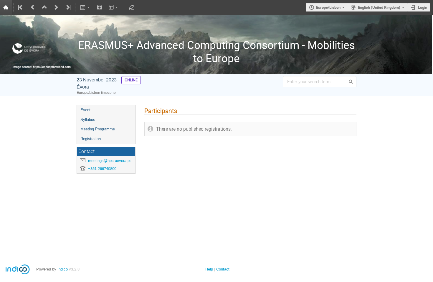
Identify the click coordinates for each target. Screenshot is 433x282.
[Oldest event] (21, 7)
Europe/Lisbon (328, 7)
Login (422, 7)
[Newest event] (68, 7)
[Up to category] (44, 7)
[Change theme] (113, 7)
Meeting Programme (97, 129)
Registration (90, 139)
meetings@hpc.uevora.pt (109, 160)
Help (209, 269)
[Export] (85, 7)
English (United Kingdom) (379, 7)
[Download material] (99, 7)
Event (85, 110)
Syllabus (87, 119)
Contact (222, 269)
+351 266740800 (102, 168)
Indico (62, 269)
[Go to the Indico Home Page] (6, 7)
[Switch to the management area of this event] (131, 7)
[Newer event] (56, 7)
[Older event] (33, 7)
